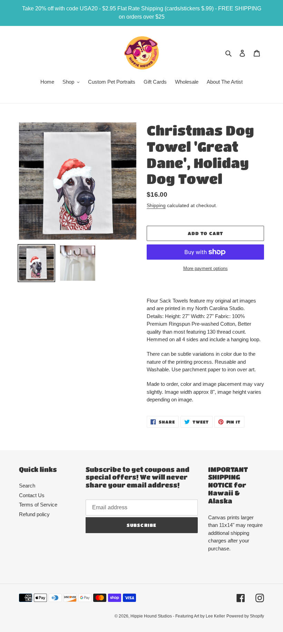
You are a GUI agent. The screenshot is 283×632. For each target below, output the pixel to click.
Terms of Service (38, 505)
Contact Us (32, 495)
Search (27, 486)
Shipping (156, 205)
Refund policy (34, 514)
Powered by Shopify (245, 616)
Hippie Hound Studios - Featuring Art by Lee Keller (177, 616)
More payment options (205, 268)
